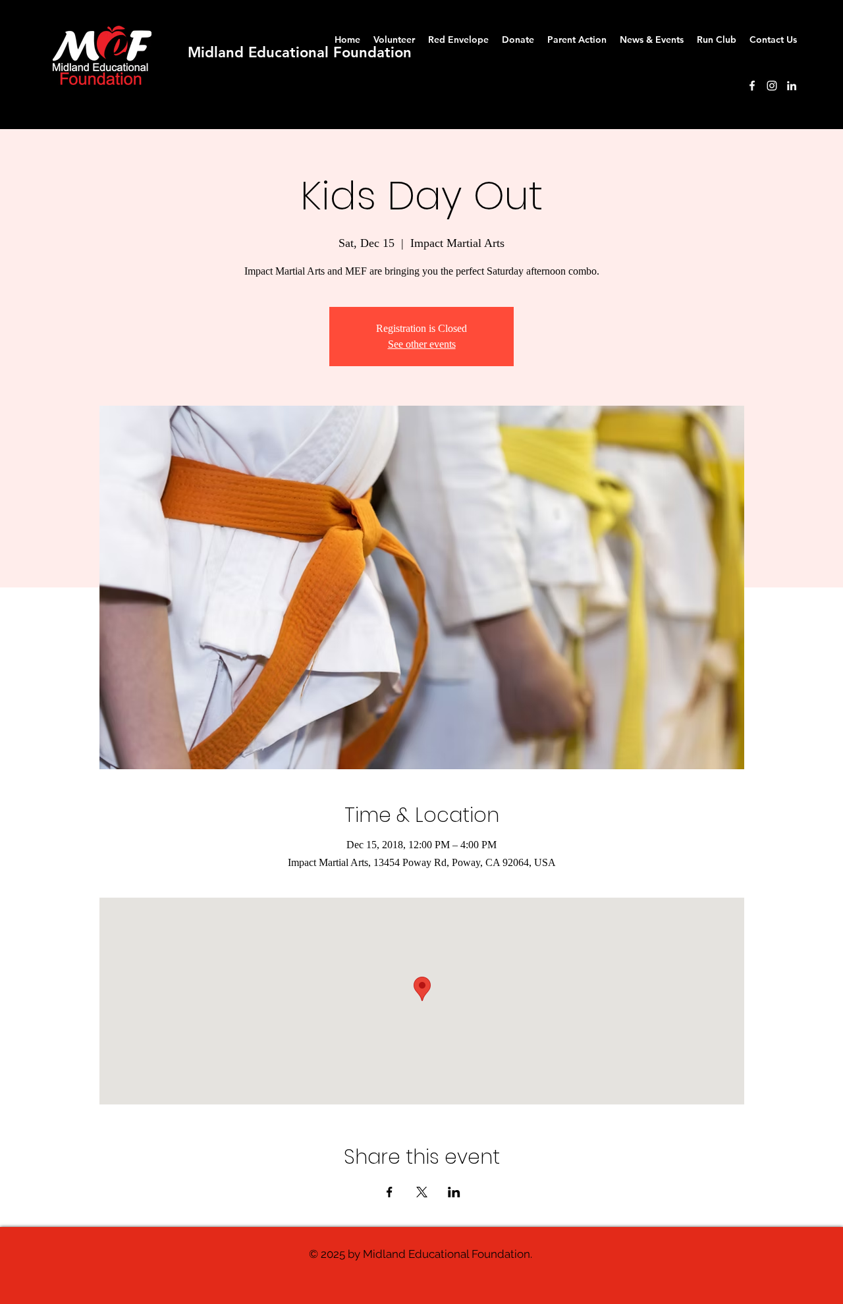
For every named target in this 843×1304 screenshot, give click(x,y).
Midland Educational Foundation (300, 52)
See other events (422, 344)
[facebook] (752, 85)
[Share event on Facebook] (389, 1192)
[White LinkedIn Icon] (791, 85)
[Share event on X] (422, 1192)
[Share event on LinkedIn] (454, 1192)
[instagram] (771, 85)
